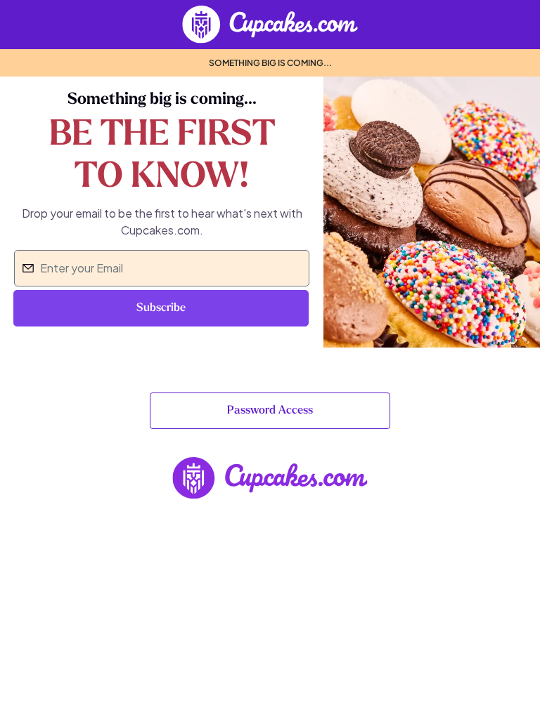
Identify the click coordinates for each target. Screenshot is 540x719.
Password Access (270, 410)
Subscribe (161, 308)
